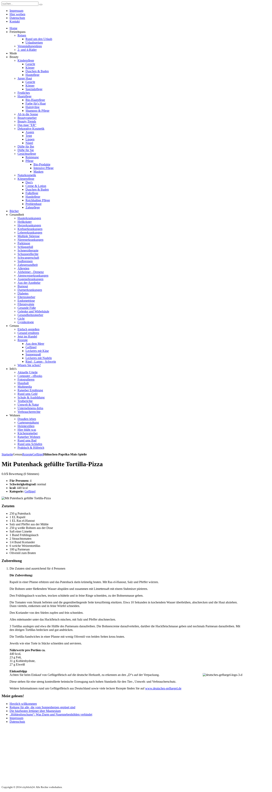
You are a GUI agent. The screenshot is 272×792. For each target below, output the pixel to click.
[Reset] (40, 4)
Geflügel (37, 454)
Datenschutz (17, 721)
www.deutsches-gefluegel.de (163, 688)
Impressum (16, 718)
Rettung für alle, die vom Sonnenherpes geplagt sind (42, 707)
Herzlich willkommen (23, 703)
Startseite (7, 454)
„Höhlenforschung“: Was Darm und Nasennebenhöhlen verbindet (51, 714)
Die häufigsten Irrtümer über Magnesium (35, 711)
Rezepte (27, 454)
